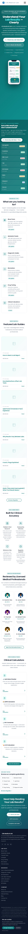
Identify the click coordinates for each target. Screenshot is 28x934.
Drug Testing (7, 787)
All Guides (3, 883)
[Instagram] (5, 844)
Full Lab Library (5, 864)
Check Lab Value (14, 814)
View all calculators (14, 764)
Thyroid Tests (7, 781)
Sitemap (3, 900)
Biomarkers (15, 784)
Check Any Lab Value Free (15, 40)
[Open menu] (25, 2)
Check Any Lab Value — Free (13, 140)
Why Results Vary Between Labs (13, 436)
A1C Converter (5, 881)
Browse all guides (13, 500)
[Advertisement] (14, 99)
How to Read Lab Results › (14, 45)
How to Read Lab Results (7, 870)
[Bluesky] (11, 844)
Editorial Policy (5, 894)
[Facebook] (2, 844)
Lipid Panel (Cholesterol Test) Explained (13, 409)
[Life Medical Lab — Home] (10, 2)
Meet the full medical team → (14, 647)
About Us (3, 889)
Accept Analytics (8, 928)
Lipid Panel (17, 781)
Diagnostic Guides (18, 787)
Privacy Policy (5, 930)
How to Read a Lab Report (11, 355)
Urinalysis (6, 784)
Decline (18, 928)
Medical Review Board (6, 891)
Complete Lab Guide (14, 823)
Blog (2, 896)
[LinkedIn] (8, 844)
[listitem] (7, 600)
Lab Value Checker (6, 876)
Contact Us (4, 898)
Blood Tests (6, 777)
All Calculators (5, 874)
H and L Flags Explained (11, 462)
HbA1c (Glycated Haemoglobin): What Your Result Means (14, 489)
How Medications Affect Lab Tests (12, 382)
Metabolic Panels (18, 777)
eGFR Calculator (14, 819)
